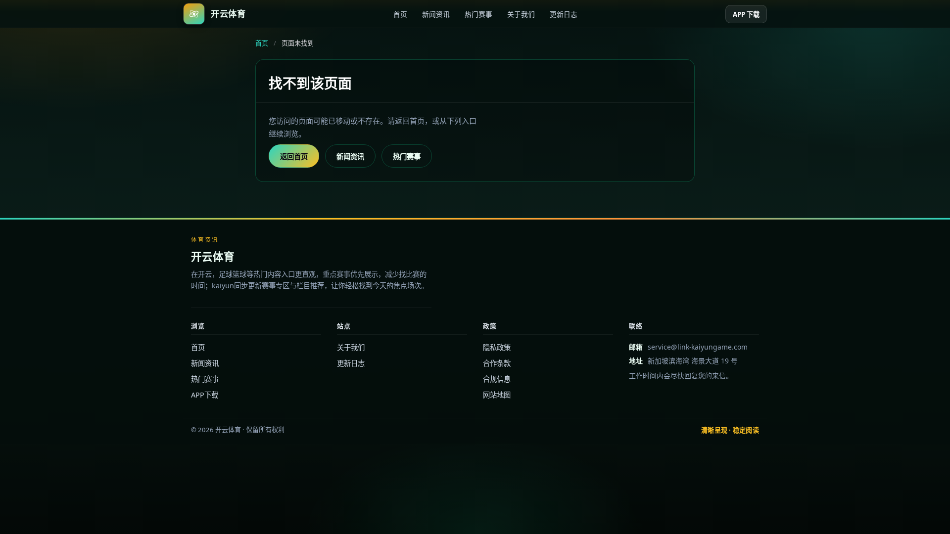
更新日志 (563, 14)
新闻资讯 (436, 14)
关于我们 (521, 14)
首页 (400, 14)
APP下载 (204, 395)
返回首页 (294, 156)
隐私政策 (497, 347)
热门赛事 (478, 14)
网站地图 (497, 395)
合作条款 (497, 363)
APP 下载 (746, 14)
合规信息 (497, 379)
